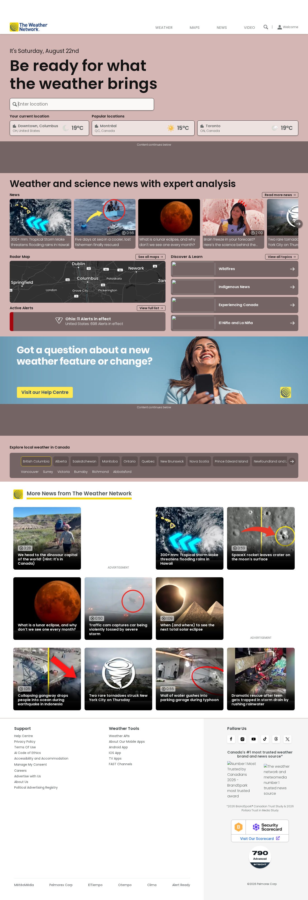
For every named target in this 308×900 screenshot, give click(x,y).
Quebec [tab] (148, 461)
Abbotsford (122, 472)
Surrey (48, 472)
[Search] (266, 27)
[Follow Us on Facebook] (231, 739)
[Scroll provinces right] (292, 461)
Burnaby (81, 472)
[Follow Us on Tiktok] (265, 739)
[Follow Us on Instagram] (242, 739)
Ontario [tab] (130, 461)
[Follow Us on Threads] (276, 739)
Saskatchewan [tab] (84, 461)
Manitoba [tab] (110, 461)
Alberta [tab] (61, 461)
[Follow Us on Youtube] (253, 739)
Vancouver (30, 472)
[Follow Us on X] (287, 739)
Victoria (63, 472)
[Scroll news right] (298, 224)
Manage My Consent (30, 764)
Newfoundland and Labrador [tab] (277, 461)
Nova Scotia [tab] (199, 461)
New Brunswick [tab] (172, 461)
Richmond (100, 472)
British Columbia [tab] (36, 461)
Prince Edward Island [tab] (231, 461)
